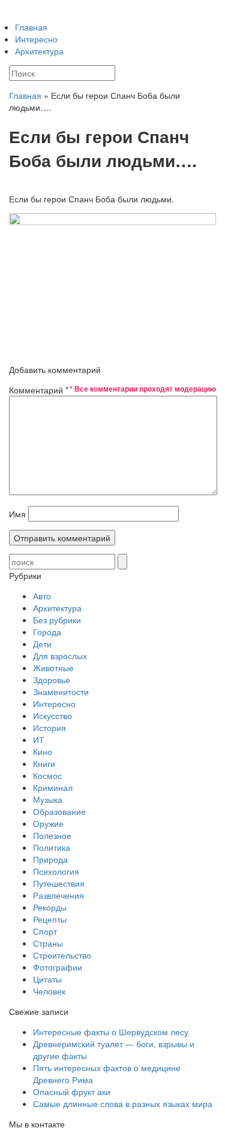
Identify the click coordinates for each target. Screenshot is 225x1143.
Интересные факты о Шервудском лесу (110, 1032)
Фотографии (57, 967)
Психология (56, 871)
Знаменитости (61, 692)
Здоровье (51, 680)
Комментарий (38, 390)
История (49, 727)
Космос (47, 775)
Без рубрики (57, 620)
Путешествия (59, 883)
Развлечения (58, 895)
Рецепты (50, 919)
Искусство (52, 715)
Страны (48, 943)
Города (47, 632)
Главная (31, 27)
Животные (53, 668)
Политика (51, 847)
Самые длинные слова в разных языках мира (122, 1103)
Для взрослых (60, 656)
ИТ (38, 739)
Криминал (53, 787)
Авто (42, 596)
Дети (42, 644)
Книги (44, 763)
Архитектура (39, 51)
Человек (49, 991)
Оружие (48, 823)
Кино (42, 751)
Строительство (62, 955)
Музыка (47, 799)
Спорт (45, 931)
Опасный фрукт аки (71, 1091)
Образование (59, 811)
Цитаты (47, 979)
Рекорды (50, 907)
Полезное (52, 835)
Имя (17, 514)
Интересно (36, 39)
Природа (50, 859)
